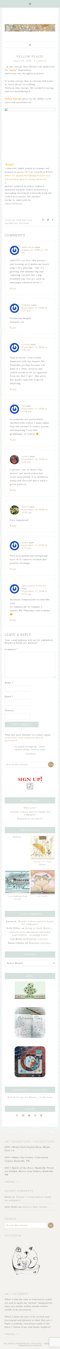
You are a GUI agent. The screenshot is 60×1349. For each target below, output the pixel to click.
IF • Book (42, 896)
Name (9, 682)
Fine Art (21, 220)
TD (23, 406)
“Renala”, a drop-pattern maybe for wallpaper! (30, 813)
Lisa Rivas (36, 1344)
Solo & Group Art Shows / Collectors (30, 1097)
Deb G (25, 506)
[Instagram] (24, 1115)
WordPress (25, 1346)
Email (9, 696)
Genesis (37, 1346)
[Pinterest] (36, 1115)
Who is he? (30, 807)
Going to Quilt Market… (39, 928)
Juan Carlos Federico (34, 585)
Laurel (25, 456)
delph (25, 542)
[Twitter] (30, 1115)
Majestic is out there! (30, 818)
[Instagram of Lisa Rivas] (30, 1076)
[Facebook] (18, 1115)
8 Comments (40, 61)
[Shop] (42, 1115)
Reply (13, 288)
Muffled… (17, 837)
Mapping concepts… (38, 939)
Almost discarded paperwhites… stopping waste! (31, 933)
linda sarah (28, 247)
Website (9, 710)
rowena (26, 344)
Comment (11, 649)
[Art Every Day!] (30, 1037)
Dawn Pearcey (18, 932)
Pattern (24, 223)
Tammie (26, 305)
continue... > (11, 1181)
